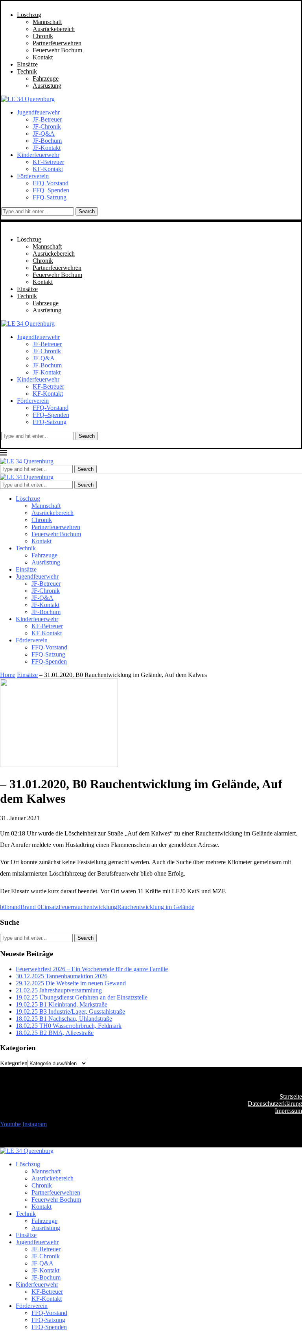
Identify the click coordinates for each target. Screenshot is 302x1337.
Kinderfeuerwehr (38, 154)
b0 (3, 907)
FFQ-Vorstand (50, 183)
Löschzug (29, 14)
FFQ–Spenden (51, 190)
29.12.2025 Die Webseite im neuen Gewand (71, 983)
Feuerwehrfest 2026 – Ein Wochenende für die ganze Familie (92, 969)
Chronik (43, 36)
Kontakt (43, 57)
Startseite (291, 1096)
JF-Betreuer (47, 119)
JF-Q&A (44, 133)
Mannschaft (47, 21)
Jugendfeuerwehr (38, 112)
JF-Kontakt (47, 147)
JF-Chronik (47, 126)
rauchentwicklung (95, 907)
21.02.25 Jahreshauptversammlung (59, 990)
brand (13, 907)
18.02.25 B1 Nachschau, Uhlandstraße (64, 1018)
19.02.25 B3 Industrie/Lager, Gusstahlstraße (70, 1011)
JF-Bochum (47, 140)
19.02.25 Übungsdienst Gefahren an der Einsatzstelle (81, 997)
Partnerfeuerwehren (57, 43)
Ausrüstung (47, 85)
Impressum (288, 1110)
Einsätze (27, 64)
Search (87, 211)
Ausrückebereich (54, 29)
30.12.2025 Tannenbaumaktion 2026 (61, 976)
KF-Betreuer (48, 162)
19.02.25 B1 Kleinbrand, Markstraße (61, 1004)
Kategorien (14, 1063)
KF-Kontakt (48, 169)
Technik (27, 71)
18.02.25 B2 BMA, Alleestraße (55, 1032)
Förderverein (33, 176)
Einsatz (50, 907)
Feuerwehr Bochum (57, 50)
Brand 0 (30, 907)
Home (7, 674)
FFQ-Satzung (49, 197)
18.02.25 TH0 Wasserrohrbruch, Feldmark (69, 1025)
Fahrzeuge (46, 78)
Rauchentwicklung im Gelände (155, 907)
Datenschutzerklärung (275, 1103)
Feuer (66, 907)
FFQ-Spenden (49, 661)
